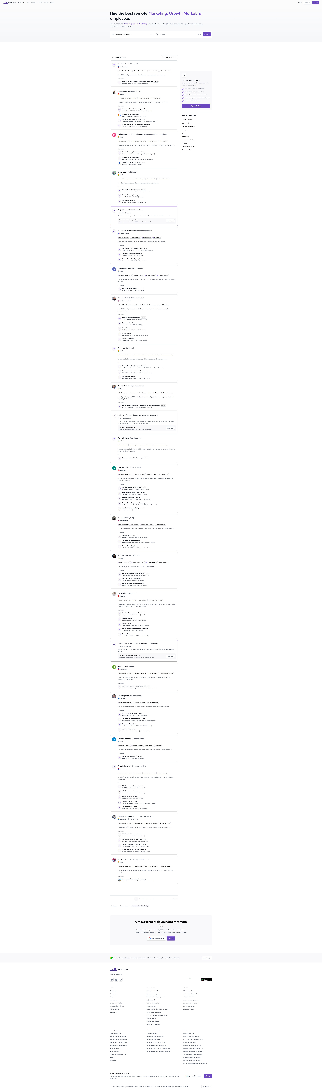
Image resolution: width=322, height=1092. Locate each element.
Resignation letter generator (192, 1060)
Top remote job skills (153, 1039)
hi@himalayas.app (116, 974)
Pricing (112, 1057)
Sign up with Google (157, 938)
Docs (111, 997)
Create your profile (153, 991)
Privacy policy (114, 1009)
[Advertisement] (143, 49)
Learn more (170, 221)
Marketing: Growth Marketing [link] (139, 906)
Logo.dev (185, 1086)
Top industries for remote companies (158, 1051)
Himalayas (114, 906)
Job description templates (118, 1039)
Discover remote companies (156, 997)
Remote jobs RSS (152, 1018)
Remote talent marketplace (118, 1045)
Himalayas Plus (188, 991)
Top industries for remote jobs (156, 1045)
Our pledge (206, 958)
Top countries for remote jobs (156, 1042)
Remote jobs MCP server (191, 1036)
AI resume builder (188, 997)
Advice (52, 2)
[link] (113, 906)
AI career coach (188, 1009)
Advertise (113, 1060)
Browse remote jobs (153, 994)
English (207, 1086)
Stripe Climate (174, 958)
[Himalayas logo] (9, 3)
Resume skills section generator (193, 1051)
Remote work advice (153, 1003)
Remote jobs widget (153, 1021)
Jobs (27, 2)
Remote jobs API (188, 1033)
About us (113, 991)
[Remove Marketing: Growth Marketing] (130, 34)
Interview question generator (119, 1042)
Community (113, 994)
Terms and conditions (117, 1006)
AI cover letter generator (191, 1000)
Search (206, 34)
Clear (199, 34)
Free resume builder (189, 1042)
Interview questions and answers (157, 1015)
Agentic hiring (114, 1051)
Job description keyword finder (193, 1039)
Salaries (46, 2)
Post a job (307, 2)
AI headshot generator (190, 1003)
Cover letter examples (154, 1012)
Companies (34, 2)
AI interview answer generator (193, 1054)
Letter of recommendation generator (195, 1063)
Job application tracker (190, 994)
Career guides (151, 1006)
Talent (40, 2)
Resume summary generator (192, 1045)
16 (154, 899)
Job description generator (118, 1036)
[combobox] (142, 34)
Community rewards (153, 1024)
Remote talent (124, 906)
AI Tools (20, 2)
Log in (300, 2)
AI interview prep (188, 1006)
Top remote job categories (155, 1036)
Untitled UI (166, 1086)
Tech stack (113, 1000)
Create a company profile (118, 1054)
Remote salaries (152, 1033)
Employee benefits (116, 1003)
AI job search (151, 1000)
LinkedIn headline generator (192, 1057)
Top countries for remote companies (158, 1048)
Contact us (113, 1012)
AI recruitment (114, 1048)
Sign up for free (196, 106)
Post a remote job (115, 1033)
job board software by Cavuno (150, 1086)
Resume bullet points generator (193, 1048)
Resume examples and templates (157, 1009)
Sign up (316, 2)
